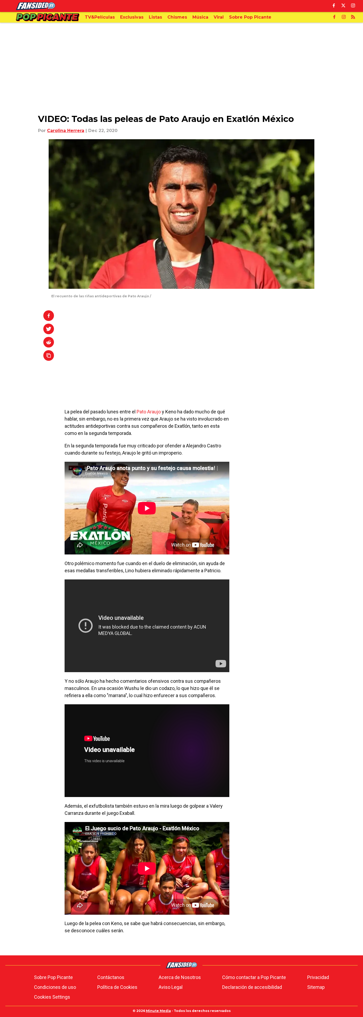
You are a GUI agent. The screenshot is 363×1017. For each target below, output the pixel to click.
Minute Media (158, 1011)
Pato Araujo (149, 411)
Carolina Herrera (65, 130)
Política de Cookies (117, 987)
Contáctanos (110, 977)
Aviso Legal (171, 987)
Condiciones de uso (55, 987)
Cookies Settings (52, 997)
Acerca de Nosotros (180, 977)
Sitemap (316, 987)
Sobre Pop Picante (53, 977)
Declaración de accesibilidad (252, 987)
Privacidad (318, 977)
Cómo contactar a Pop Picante (254, 977)
